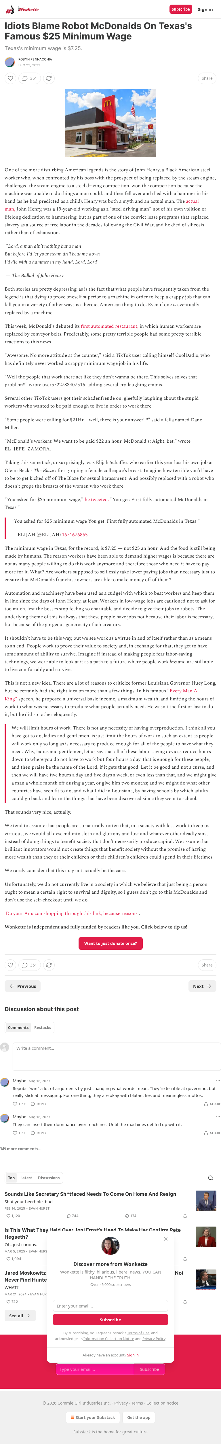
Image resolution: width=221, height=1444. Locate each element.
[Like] (10, 78)
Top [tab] (11, 1177)
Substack (82, 1431)
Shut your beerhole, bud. (29, 1201)
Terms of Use (138, 1332)
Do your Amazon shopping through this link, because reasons (72, 913)
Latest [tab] (26, 1177)
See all (16, 1315)
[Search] (210, 1178)
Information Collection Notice (108, 1338)
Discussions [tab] (49, 1177)
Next (198, 986)
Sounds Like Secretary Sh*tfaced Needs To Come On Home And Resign (90, 1194)
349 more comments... (20, 1148)
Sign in (205, 9)
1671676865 (75, 535)
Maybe (19, 1080)
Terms (137, 1403)
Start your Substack (95, 1417)
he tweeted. (97, 499)
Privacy (121, 1403)
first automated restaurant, (109, 326)
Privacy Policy (153, 1338)
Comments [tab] (18, 1027)
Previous (26, 986)
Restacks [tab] (42, 1027)
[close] (165, 1239)
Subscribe (181, 9)
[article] (110, 1205)
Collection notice (162, 1403)
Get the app (138, 1417)
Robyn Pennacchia (35, 59)
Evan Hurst (39, 1208)
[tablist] (29, 1027)
